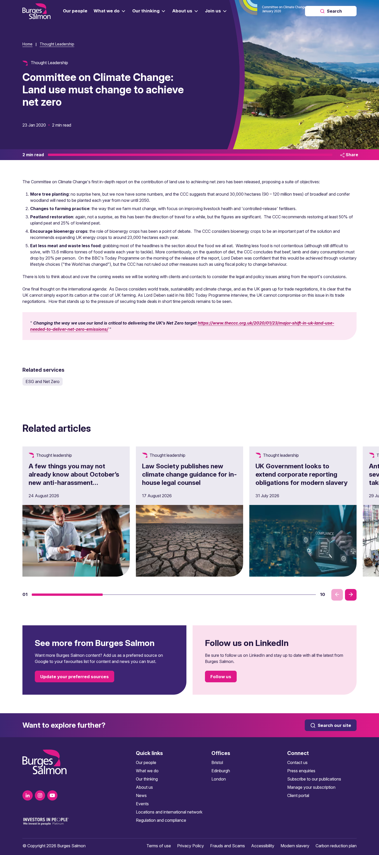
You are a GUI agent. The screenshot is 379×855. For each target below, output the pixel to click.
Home (27, 44)
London (218, 779)
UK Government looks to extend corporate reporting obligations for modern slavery (302, 474)
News (141, 795)
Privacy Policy (190, 845)
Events (142, 803)
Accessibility (262, 845)
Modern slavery (295, 845)
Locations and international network (169, 812)
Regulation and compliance (161, 820)
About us (144, 787)
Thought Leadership (57, 44)
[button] (67, 594)
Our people (146, 762)
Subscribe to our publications (314, 779)
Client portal (298, 795)
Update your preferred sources (74, 676)
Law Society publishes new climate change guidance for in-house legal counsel (189, 474)
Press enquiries (301, 770)
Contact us (297, 762)
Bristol (217, 762)
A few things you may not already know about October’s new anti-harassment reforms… (74, 478)
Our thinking (147, 779)
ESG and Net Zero (43, 381)
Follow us (220, 676)
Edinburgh (220, 770)
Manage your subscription (311, 787)
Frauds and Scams (227, 845)
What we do (147, 770)
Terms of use (158, 845)
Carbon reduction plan (336, 845)
